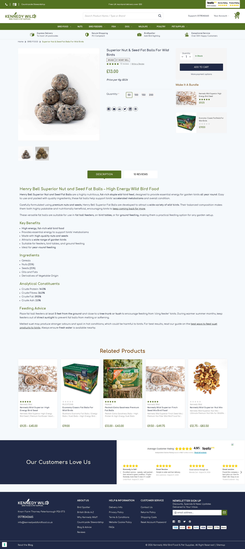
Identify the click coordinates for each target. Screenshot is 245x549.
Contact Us (146, 507)
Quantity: (113, 94)
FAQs (111, 527)
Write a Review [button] (138, 64)
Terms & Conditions (119, 517)
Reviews (81, 532)
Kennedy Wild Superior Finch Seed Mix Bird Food (162, 409)
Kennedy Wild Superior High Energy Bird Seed (35, 409)
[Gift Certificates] (14, 4)
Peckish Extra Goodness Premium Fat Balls (122, 409)
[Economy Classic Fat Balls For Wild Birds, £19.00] (80, 378)
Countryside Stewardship (33, 4)
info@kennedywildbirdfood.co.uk (35, 522)
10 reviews (124, 64)
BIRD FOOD (63, 26)
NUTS (79, 26)
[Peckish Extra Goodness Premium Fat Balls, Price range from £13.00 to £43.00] (122, 378)
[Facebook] (109, 109)
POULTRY (161, 26)
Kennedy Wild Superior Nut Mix (206, 407)
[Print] (119, 109)
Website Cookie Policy (120, 522)
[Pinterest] (135, 109)
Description (104, 174)
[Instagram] (179, 521)
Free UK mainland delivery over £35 (125, 4)
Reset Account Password (153, 522)
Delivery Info (115, 507)
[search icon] (160, 16)
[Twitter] (125, 109)
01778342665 (203, 16)
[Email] (114, 109)
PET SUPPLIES (178, 26)
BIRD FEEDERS (96, 26)
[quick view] (38, 383)
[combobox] (120, 16)
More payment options (201, 74)
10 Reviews (141, 174)
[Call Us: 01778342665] (6, 4)
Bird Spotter (83, 507)
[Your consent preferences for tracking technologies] (4, 544)
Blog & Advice (84, 527)
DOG (127, 26)
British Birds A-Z (85, 512)
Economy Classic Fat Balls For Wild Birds (77, 409)
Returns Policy (148, 512)
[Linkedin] (130, 109)
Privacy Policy (116, 512)
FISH (114, 26)
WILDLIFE (143, 26)
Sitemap (220, 545)
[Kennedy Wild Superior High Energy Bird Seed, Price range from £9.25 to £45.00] (37, 378)
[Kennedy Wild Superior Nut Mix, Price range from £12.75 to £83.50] (207, 378)
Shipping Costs (149, 517)
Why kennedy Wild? (87, 517)
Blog (30, 545)
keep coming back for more (129, 208)
